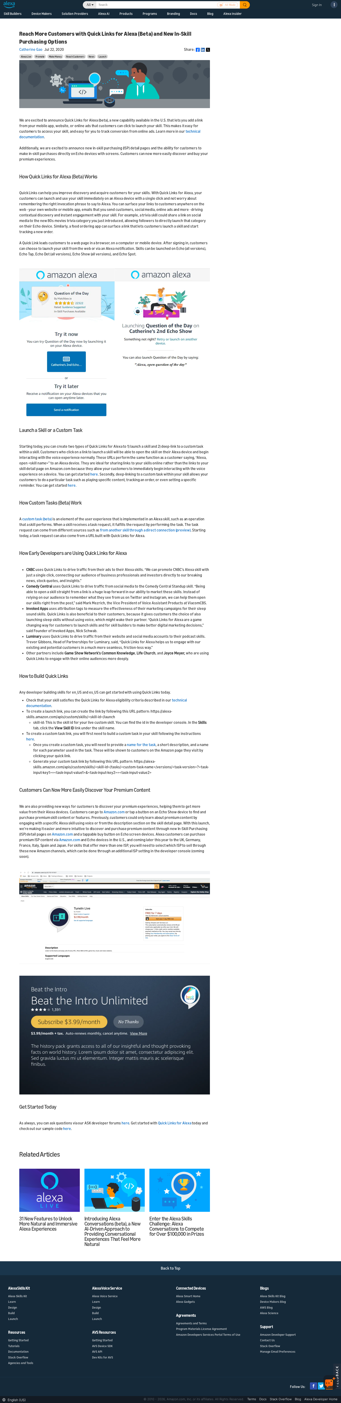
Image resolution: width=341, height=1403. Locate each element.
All (89, 4)
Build (11, 1313)
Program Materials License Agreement (201, 1329)
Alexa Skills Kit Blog (272, 1296)
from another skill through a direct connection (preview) (145, 530)
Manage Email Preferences (277, 1351)
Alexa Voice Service (105, 1296)
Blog (210, 14)
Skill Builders (13, 14)
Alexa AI (103, 14)
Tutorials (13, 1346)
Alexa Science (269, 1313)
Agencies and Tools (20, 1363)
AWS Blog (266, 1307)
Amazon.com (114, 812)
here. (72, 485)
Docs (263, 1399)
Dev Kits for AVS (102, 1357)
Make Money (55, 56)
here (94, 474)
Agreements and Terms (191, 1323)
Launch (102, 56)
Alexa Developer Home (321, 1399)
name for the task (141, 744)
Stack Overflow (18, 1357)
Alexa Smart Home (188, 1296)
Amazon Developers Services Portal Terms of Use (208, 1334)
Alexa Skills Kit (17, 1296)
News (91, 56)
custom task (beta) (37, 519)
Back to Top (170, 1268)
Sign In (317, 5)
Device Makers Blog (273, 1301)
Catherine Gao (30, 49)
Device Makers (42, 14)
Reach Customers (75, 56)
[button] (15, 1399)
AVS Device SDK (102, 1346)
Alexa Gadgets (185, 1301)
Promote (40, 56)
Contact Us (267, 1340)
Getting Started (18, 1340)
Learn (12, 1301)
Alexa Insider (232, 14)
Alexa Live (26, 56)
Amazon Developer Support (278, 1334)
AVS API (97, 1351)
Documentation (18, 1351)
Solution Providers (75, 14)
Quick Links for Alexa (174, 1123)
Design (12, 1307)
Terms (252, 1399)
